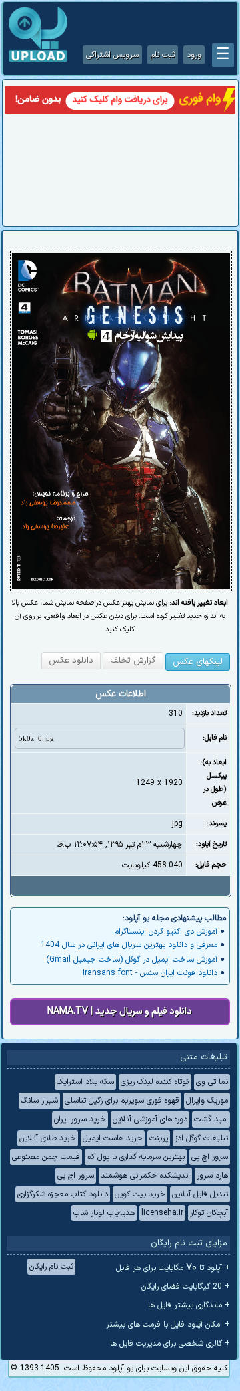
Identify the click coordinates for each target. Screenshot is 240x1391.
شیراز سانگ (39, 1101)
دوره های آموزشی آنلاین (150, 1119)
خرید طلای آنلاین (47, 1138)
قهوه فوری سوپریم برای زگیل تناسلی (122, 1101)
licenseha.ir (162, 1213)
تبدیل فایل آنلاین (200, 1194)
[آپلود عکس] (38, 60)
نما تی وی (212, 1082)
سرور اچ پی (209, 1157)
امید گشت (211, 1119)
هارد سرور (212, 1176)
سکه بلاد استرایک (85, 1082)
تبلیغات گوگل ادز (201, 1138)
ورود (194, 55)
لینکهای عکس (198, 662)
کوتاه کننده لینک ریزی (155, 1082)
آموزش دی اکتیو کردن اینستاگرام (166, 932)
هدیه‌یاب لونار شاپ (104, 1213)
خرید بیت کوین (140, 1194)
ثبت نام (163, 55)
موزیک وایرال (207, 1101)
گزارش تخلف (133, 660)
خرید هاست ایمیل (113, 1138)
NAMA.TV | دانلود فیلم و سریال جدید (119, 1011)
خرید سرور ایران (80, 1119)
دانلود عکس (71, 660)
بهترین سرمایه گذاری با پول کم (136, 1157)
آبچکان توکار (209, 1213)
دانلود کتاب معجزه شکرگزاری (62, 1194)
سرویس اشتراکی (112, 55)
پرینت (158, 1138)
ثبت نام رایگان (51, 1267)
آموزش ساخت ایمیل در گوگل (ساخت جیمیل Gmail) (131, 960)
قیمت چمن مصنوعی (46, 1157)
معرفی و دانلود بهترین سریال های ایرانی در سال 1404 (129, 945)
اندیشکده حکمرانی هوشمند (145, 1176)
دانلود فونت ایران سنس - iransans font (150, 973)
